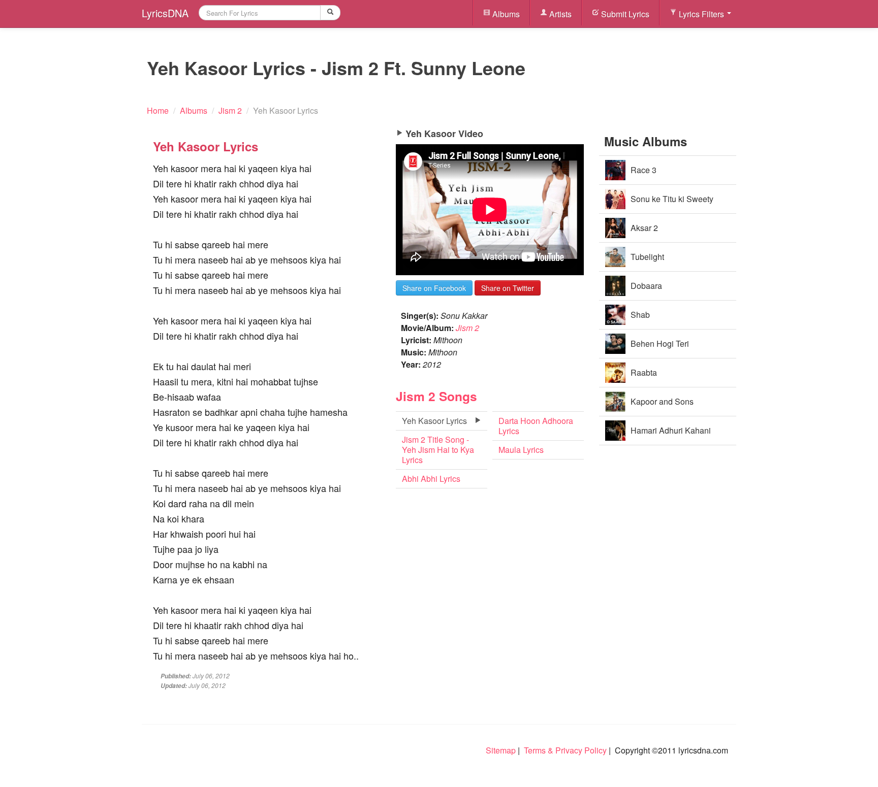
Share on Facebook (434, 288)
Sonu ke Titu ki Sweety (672, 199)
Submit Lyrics (624, 14)
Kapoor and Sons (662, 401)
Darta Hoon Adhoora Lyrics (535, 426)
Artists (559, 14)
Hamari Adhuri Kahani (671, 430)
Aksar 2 (644, 228)
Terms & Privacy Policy (565, 750)
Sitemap (501, 750)
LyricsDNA (165, 13)
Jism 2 (467, 328)
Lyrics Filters (701, 14)
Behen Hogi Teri (660, 343)
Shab (640, 314)
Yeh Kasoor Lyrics (434, 421)
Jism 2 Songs (436, 396)
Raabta (644, 372)
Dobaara (646, 285)
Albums (505, 14)
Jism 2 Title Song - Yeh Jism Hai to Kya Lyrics (438, 450)
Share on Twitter (507, 288)
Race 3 (643, 170)
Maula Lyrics (521, 449)
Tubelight (647, 257)
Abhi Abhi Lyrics (431, 478)
